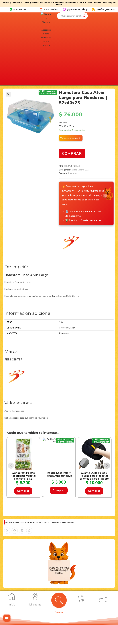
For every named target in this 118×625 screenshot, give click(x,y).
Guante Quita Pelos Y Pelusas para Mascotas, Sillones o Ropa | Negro (94, 475)
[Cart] (80, 599)
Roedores (72, 173)
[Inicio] (12, 596)
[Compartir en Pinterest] (22, 531)
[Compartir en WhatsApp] (29, 531)
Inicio (12, 604)
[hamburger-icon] (101, 600)
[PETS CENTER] (70, 242)
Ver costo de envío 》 (70, 137)
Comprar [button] (23, 490)
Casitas (73, 169)
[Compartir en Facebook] (15, 531)
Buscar (59, 612)
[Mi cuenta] (35, 596)
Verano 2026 (84, 169)
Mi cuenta (35, 604)
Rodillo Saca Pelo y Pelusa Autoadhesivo (58, 474)
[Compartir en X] (7, 531)
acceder (15, 417)
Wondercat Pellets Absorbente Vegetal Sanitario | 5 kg (23, 475)
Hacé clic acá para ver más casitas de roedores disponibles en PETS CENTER (42, 296)
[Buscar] (59, 600)
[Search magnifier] (84, 16)
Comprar (72, 153)
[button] (8, 94)
